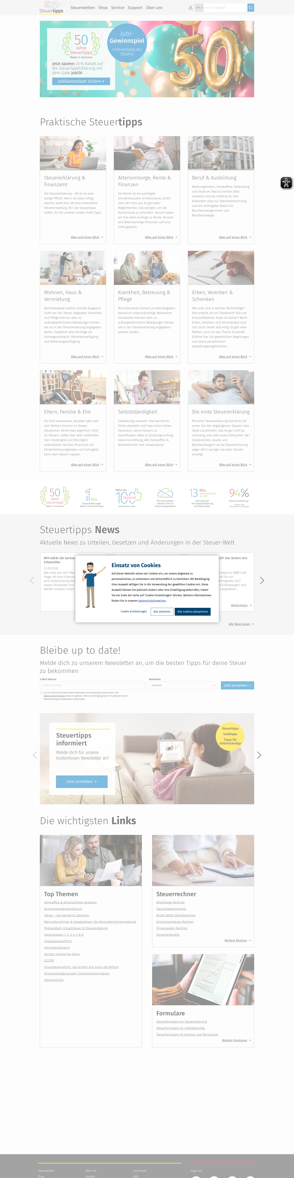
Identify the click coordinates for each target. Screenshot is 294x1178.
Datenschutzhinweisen (152, 600)
